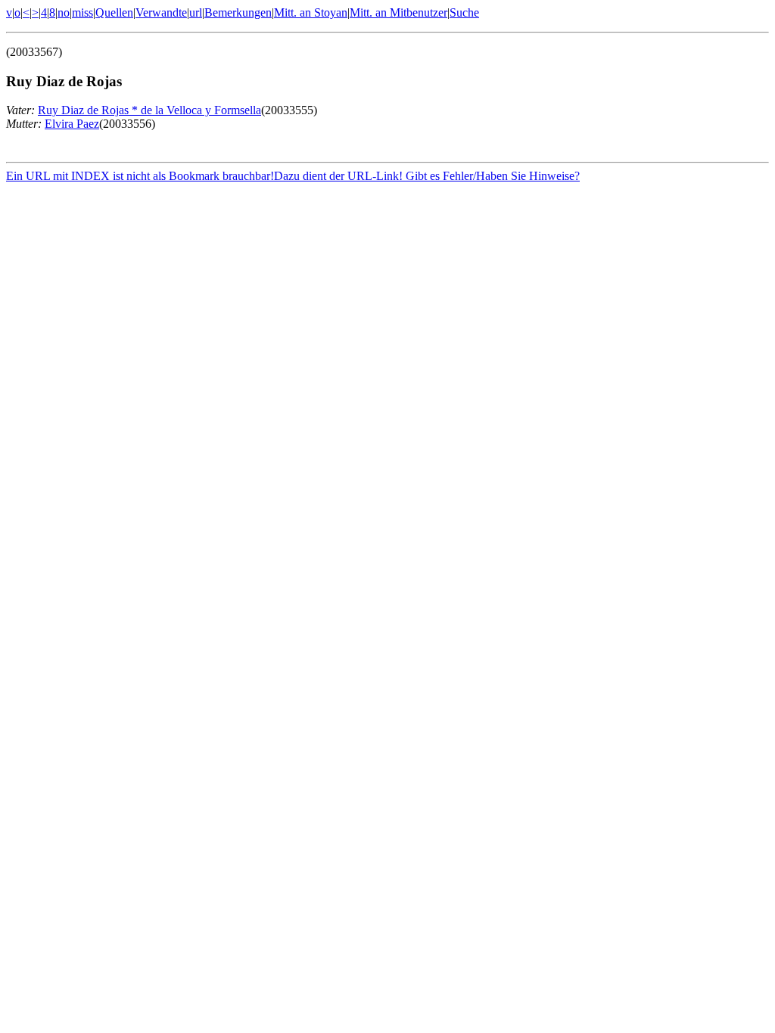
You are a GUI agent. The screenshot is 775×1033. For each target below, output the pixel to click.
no (64, 12)
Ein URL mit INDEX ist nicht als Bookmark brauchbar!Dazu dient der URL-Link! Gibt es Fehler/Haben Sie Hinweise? (293, 175)
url (195, 12)
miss (82, 12)
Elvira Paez (72, 123)
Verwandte (161, 12)
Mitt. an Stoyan (310, 12)
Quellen (114, 12)
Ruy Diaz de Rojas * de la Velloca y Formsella (149, 110)
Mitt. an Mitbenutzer (398, 12)
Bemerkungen (238, 12)
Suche (464, 12)
